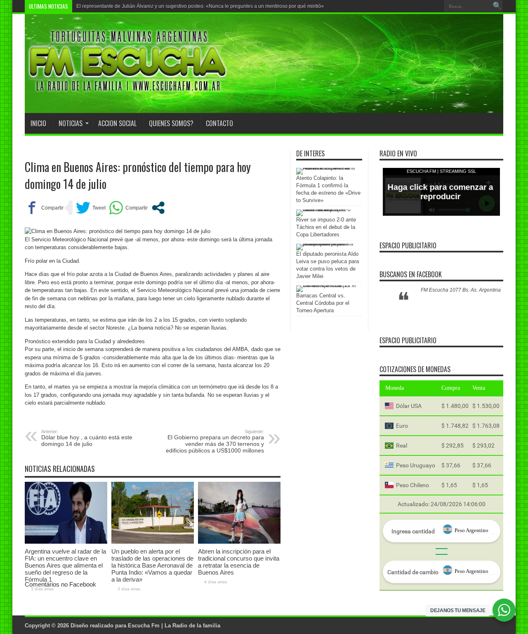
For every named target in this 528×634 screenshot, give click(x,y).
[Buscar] (497, 6)
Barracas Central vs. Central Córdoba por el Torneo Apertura (322, 302)
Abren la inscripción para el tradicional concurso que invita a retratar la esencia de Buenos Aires (238, 562)
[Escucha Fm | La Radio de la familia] (128, 92)
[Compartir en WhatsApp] (128, 207)
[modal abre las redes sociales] (158, 207)
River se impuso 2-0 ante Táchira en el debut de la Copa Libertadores (326, 227)
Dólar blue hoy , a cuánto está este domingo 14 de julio (86, 438)
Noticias (70, 123)
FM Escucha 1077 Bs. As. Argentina (461, 290)
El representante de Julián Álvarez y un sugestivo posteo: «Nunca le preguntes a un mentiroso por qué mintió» (200, 6)
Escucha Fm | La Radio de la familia (174, 625)
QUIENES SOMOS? (171, 123)
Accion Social (117, 123)
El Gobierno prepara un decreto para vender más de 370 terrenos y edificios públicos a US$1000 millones (215, 441)
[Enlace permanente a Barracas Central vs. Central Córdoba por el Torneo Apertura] (327, 285)
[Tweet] (91, 207)
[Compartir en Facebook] (44, 207)
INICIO (38, 123)
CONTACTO (219, 123)
